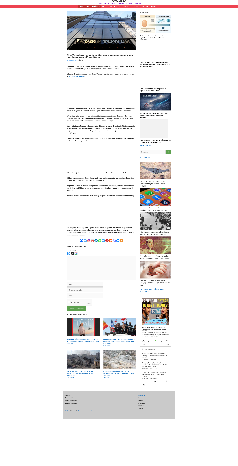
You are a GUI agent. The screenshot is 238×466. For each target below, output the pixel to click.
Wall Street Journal (77, 76)
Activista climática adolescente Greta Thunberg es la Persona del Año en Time (83, 340)
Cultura (145, 6)
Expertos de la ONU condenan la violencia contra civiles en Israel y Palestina (80, 373)
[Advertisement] (101, 93)
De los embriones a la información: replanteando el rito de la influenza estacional (152, 38)
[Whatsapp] (99, 240)
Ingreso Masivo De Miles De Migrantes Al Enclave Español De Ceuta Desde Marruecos (154, 115)
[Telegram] (103, 240)
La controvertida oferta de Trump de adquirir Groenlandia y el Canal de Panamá (154, 363)
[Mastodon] (114, 240)
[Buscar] (168, 140)
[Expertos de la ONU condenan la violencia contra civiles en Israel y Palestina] (83, 367)
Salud (104, 6)
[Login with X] (72, 253)
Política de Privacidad (71, 395)
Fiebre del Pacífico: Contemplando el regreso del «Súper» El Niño (153, 90)
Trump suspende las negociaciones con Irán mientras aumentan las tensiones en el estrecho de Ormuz (155, 64)
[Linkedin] (96, 240)
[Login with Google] (76, 253)
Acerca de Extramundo (71, 393)
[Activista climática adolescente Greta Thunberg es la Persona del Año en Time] (83, 335)
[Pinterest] (107, 240)
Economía (135, 6)
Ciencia (125, 6)
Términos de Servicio (71, 398)
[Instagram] (88, 240)
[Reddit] (110, 240)
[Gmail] (92, 240)
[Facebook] (81, 240)
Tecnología (114, 6)
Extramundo (119, 1)
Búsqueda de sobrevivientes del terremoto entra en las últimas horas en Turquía (119, 373)
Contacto (67, 390)
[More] (121, 240)
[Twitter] (85, 240)
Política (96, 6)
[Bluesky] (117, 240)
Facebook (141, 393)
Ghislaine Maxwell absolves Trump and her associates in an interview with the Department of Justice (154, 353)
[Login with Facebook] (68, 253)
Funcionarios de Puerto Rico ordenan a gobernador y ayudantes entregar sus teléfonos (119, 341)
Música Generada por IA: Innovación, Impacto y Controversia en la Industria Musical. (154, 344)
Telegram (141, 401)
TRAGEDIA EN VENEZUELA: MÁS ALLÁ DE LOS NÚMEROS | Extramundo (155, 130)
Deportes (155, 6)
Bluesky (140, 395)
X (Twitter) (141, 398)
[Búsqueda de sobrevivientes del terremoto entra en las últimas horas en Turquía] (119, 367)
